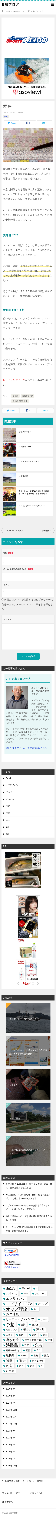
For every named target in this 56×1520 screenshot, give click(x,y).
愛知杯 (15, 396)
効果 (26, 1329)
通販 (8, 827)
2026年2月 (11, 1396)
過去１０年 (37, 1360)
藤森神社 (24, 1355)
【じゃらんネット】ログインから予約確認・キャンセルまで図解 (28, 1052)
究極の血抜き (12, 1350)
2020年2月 (11, 1451)
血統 (36, 1355)
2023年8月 (11, 1437)
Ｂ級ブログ (10, 4)
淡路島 (12, 1345)
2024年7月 (11, 1403)
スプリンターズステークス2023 (32, 506)
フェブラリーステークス (29, 461)
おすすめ (11, 1293)
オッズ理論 (14, 1118)
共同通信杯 (23, 476)
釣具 (21, 1366)
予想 (10, 1324)
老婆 (28, 1350)
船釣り (10, 1355)
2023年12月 (11, 1410)
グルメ (9, 792)
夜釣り (22, 1335)
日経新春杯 (47, 531)
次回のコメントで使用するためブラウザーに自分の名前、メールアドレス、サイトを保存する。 (27, 604)
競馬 (6, 117)
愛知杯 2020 (27, 396)
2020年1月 (11, 1458)
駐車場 (10, 1371)
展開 (45, 1335)
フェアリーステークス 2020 (16, 531)
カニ (36, 1309)
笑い (8, 820)
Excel (8, 778)
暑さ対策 (12, 1340)
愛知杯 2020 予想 (20, 401)
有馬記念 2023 (25, 447)
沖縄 (50, 1340)
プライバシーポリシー (12, 1493)
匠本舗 (40, 1329)
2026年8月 (11, 1389)
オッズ (43, 1304)
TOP (12, 1481)
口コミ (9, 1335)
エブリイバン (12, 785)
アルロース (40, 1293)
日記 (8, 806)
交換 (23, 1324)
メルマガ (10, 799)
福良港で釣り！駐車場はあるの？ (25, 1019)
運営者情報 (7, 1502)
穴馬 (38, 1345)
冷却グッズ (11, 1329)
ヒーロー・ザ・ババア (20, 1319)
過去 (22, 1361)
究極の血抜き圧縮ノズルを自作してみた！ (27, 1151)
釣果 (32, 1366)
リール (44, 1319)
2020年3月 (11, 1444)
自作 (38, 1350)
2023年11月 (11, 1416)
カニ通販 (12, 1314)
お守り (26, 1293)
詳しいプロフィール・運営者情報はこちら (26, 748)
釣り (8, 834)
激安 (26, 1345)
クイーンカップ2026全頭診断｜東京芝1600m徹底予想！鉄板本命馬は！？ (35, 492)
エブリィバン (16, 1298)
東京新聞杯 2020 (33, 1340)
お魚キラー (14, 1085)
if (36, 1288)
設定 (46, 1355)
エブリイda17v (19, 1304)
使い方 (35, 1324)
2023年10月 (11, 1423)
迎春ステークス (25, 432)
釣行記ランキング (12, 1267)
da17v (11, 1288)
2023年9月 (11, 1431)
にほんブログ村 (11, 1255)
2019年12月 (11, 1465)
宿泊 (34, 1335)
